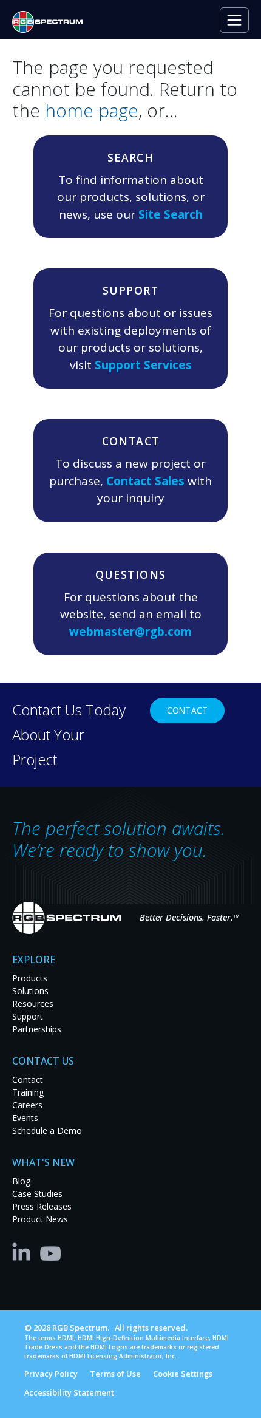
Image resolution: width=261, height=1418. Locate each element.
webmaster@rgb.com (130, 631)
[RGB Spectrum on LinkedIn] (24, 1251)
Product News (40, 1219)
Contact (187, 710)
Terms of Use (115, 1373)
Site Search (170, 214)
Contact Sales (145, 481)
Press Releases (42, 1206)
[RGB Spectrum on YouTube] (51, 1251)
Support (27, 1016)
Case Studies (37, 1193)
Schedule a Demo (47, 1130)
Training (28, 1092)
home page (91, 110)
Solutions (30, 991)
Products (29, 978)
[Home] (52, 22)
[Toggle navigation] (234, 20)
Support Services (143, 365)
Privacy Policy (51, 1373)
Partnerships (36, 1029)
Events (25, 1117)
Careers (27, 1105)
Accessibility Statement (69, 1392)
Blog (21, 1181)
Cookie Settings (182, 1373)
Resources (32, 1003)
